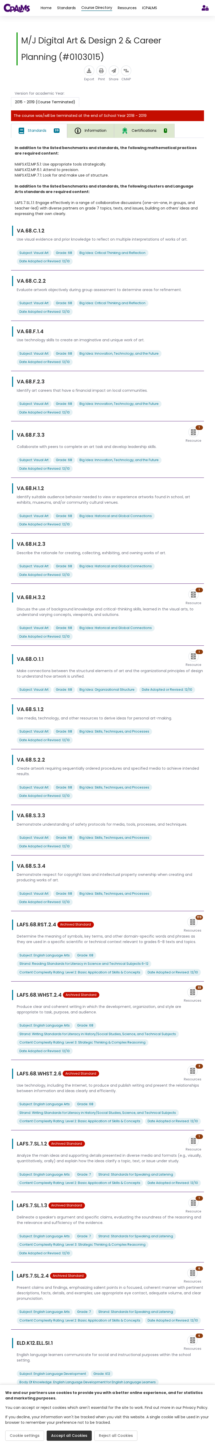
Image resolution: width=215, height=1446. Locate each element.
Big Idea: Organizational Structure (107, 689)
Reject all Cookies (116, 1435)
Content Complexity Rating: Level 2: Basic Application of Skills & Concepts (79, 972)
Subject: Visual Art (34, 253)
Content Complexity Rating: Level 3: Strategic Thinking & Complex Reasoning (82, 1042)
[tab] (39, 131)
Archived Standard (75, 924)
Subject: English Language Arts (44, 955)
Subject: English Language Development (52, 1373)
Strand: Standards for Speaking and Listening (135, 1174)
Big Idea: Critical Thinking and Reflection (112, 253)
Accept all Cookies (69, 1435)
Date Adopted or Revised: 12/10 (44, 261)
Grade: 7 (84, 1174)
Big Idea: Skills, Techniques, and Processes (114, 731)
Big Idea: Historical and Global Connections (115, 516)
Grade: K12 (101, 1373)
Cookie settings (25, 1435)
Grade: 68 (64, 253)
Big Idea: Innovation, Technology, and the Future (119, 353)
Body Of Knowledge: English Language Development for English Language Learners (87, 1382)
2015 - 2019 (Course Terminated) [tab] (45, 102)
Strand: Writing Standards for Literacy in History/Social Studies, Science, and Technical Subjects (97, 1034)
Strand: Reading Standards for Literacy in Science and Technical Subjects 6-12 (83, 963)
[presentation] (144, 131)
